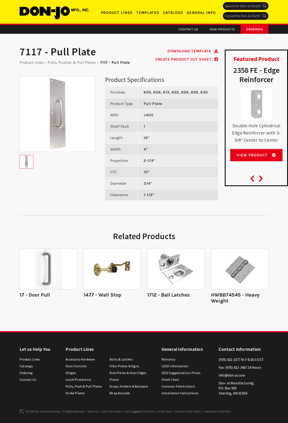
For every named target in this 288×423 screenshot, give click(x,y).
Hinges (71, 373)
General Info (201, 12)
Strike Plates (75, 393)
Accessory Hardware (80, 359)
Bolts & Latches (121, 359)
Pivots (114, 379)
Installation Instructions (179, 393)
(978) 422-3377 (229, 359)
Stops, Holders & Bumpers (128, 386)
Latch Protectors (78, 379)
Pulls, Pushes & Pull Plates (72, 62)
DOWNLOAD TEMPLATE (189, 51)
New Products (222, 29)
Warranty (168, 359)
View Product (253, 155)
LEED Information (174, 366)
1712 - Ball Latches (168, 295)
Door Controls (76, 366)
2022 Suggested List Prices (181, 373)
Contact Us (188, 29)
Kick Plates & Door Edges (127, 373)
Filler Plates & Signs (124, 366)
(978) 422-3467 (236, 367)
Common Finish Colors (178, 386)
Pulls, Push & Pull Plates (84, 386)
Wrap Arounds (119, 393)
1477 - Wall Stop (102, 295)
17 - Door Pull (35, 295)
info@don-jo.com (232, 375)
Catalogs (173, 12)
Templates (147, 12)
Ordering (254, 29)
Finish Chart (170, 379)
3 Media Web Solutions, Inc (22, 411)
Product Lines (116, 12)
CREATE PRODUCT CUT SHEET (184, 59)
